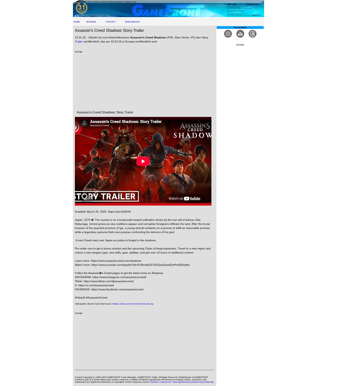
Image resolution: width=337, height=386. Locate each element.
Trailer (79, 41)
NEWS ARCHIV (132, 22)
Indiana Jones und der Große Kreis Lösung (132, 304)
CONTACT (111, 22)
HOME (77, 22)
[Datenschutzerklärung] (202, 382)
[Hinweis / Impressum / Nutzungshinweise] (171, 382)
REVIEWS (91, 22)
